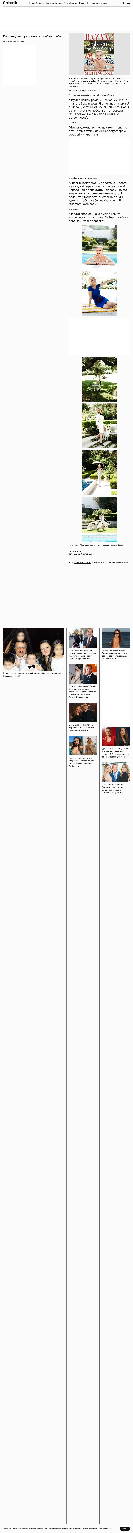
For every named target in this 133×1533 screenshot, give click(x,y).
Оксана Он (84, 3)
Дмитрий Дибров (54, 3)
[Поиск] (124, 3)
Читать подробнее (104, 1529)
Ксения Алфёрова (99, 3)
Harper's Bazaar (117, 545)
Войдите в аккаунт (82, 562)
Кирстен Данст (88, 554)
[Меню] (128, 3)
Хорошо (125, 1529)
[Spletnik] (10, 3)
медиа (77, 554)
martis (78, 551)
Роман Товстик (70, 3)
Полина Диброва (36, 3)
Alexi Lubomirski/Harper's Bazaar (94, 545)
